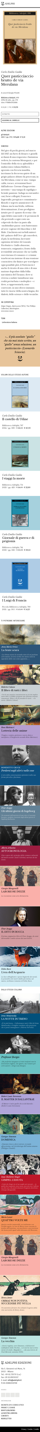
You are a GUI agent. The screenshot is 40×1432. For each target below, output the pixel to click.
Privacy (4, 1408)
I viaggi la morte (13, 478)
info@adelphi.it (15, 1380)
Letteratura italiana (9, 322)
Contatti (5, 1416)
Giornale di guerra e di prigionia (18, 539)
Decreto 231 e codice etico (12, 1405)
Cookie (12, 1408)
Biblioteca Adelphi (8, 98)
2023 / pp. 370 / (13, 136)
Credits (36, 1429)
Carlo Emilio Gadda (11, 72)
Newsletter (6, 1419)
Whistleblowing (8, 1410)
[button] (31, 66)
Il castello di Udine (15, 419)
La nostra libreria (9, 1413)
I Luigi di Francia (14, 600)
